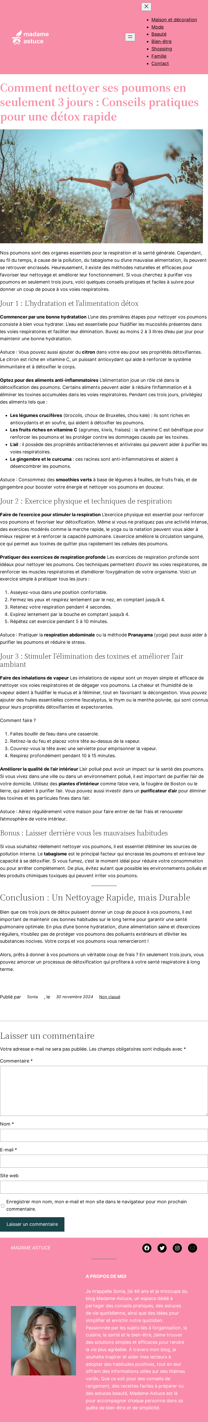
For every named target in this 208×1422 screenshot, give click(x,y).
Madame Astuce (30, 1247)
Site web (9, 1175)
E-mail (8, 1149)
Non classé (109, 996)
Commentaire (16, 1061)
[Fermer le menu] (146, 7)
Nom (7, 1124)
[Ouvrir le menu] (130, 37)
